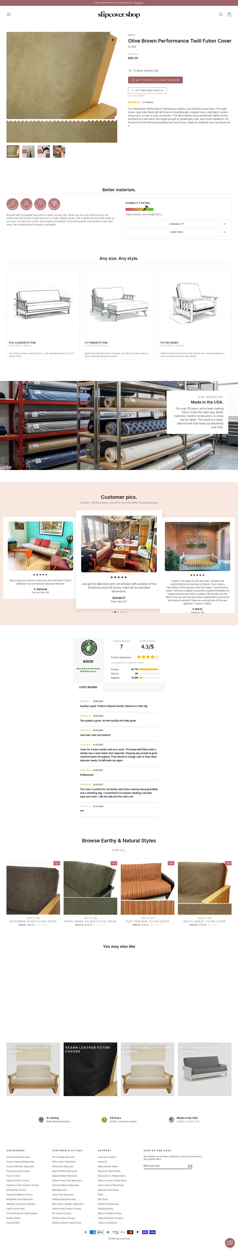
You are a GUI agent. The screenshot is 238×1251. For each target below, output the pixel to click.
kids (196, 118)
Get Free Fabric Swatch (149, 90)
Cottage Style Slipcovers (64, 1199)
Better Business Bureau (58, 1121)
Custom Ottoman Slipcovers (20, 1166)
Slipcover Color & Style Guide (112, 1180)
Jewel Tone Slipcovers (63, 1194)
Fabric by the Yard (15, 1208)
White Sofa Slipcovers (63, 1166)
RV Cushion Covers (61, 1213)
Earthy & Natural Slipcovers (65, 1185)
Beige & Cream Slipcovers (64, 1176)
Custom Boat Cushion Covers (66, 1208)
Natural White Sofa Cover (64, 1171)
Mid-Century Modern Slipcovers (68, 1204)
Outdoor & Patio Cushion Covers (22, 1185)
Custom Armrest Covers (18, 1171)
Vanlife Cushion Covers (63, 1218)
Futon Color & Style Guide (110, 1185)
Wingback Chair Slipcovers (19, 1199)
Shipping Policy (105, 1208)
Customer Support (107, 1157)
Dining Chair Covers (16, 1190)
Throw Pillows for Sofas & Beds (21, 1213)
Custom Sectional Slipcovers (20, 1161)
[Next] (231, 314)
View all (119, 850)
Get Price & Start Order (157, 80)
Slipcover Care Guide (108, 1190)
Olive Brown (139, 108)
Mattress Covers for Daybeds (20, 1204)
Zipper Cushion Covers (17, 1180)
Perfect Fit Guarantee (108, 1204)
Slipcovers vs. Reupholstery (111, 1176)
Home (131, 35)
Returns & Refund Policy (110, 1213)
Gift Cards (103, 1199)
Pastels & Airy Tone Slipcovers (67, 1180)
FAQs (100, 1194)
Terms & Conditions (107, 1223)
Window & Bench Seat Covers (66, 1223)
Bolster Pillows (13, 1218)
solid (224, 108)
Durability (177, 224)
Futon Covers (13, 1176)
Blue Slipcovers (59, 1190)
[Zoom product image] (61, 87)
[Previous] (6, 314)
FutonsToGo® (13, 1223)
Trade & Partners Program (110, 1218)
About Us (102, 1161)
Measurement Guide (108, 1166)
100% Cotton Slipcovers (64, 1161)
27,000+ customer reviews (123, 1121)
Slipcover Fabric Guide (109, 1171)
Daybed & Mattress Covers (19, 1194)
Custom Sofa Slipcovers (18, 1157)
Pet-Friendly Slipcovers (63, 1157)
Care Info (177, 232)
